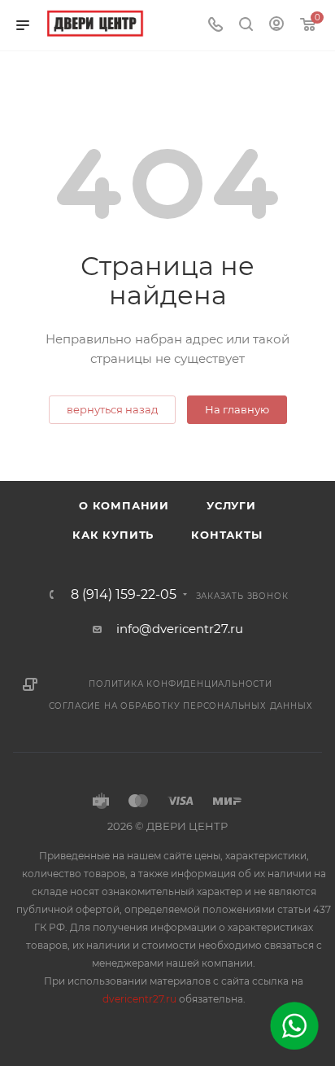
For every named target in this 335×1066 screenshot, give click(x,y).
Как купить (113, 534)
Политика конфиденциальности (180, 684)
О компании (124, 505)
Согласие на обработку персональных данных (181, 706)
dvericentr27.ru (139, 999)
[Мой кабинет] (276, 25)
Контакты (226, 534)
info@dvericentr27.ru (179, 628)
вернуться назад (112, 409)
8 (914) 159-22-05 (123, 594)
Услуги (231, 505)
